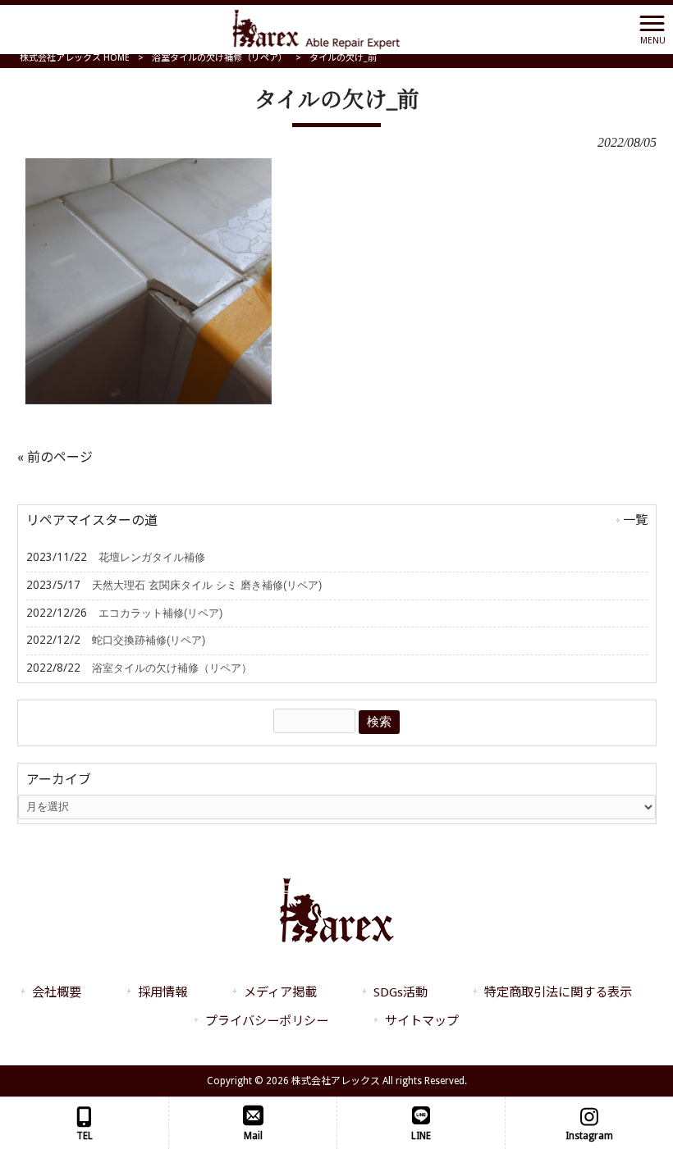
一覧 (635, 520)
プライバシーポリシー (266, 1021)
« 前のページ (55, 457)
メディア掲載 (280, 992)
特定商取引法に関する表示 (558, 992)
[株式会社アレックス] (316, 28)
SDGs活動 (400, 992)
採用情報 (162, 992)
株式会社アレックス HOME (75, 57)
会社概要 (56, 992)
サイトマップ (422, 1021)
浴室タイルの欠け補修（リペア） (219, 57)
